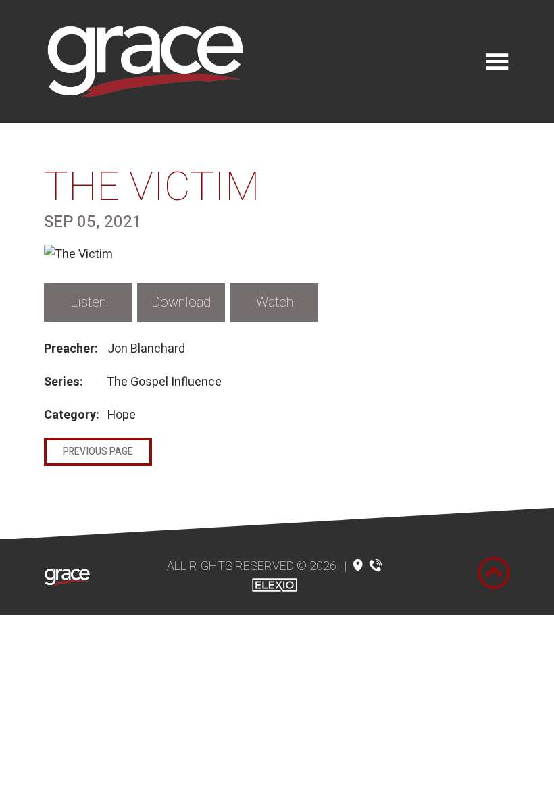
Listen (88, 302)
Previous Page (98, 451)
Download (181, 302)
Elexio (274, 585)
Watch (274, 302)
